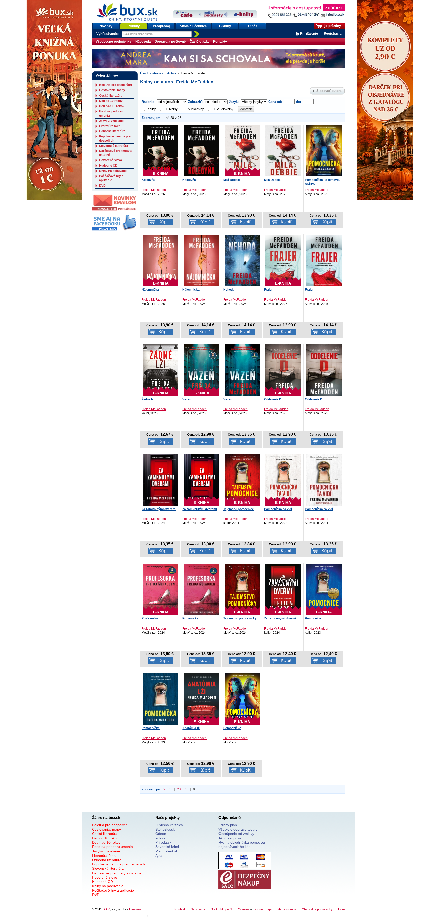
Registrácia (332, 33)
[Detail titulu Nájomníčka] (201, 260)
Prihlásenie (309, 33)
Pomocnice (313, 618)
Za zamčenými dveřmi (280, 618)
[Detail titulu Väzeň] (242, 370)
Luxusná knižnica (169, 825)
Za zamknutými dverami (159, 509)
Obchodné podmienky (317, 909)
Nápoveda (143, 41)
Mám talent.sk (166, 851)
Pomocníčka (151, 728)
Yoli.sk (160, 838)
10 (170, 789)
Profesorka (150, 618)
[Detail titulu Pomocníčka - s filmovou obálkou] (324, 151)
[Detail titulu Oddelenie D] (324, 370)
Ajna (158, 856)
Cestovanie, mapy (112, 90)
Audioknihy (196, 109)
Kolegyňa (148, 180)
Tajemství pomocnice (238, 509)
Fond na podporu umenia (112, 847)
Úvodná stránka (151, 73)
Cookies (243, 909)
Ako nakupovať (231, 838)
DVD (102, 185)
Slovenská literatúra (113, 146)
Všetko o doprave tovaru (238, 829)
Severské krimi (167, 847)
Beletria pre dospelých (115, 85)
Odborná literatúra (112, 131)
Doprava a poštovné (170, 41)
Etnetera (135, 909)
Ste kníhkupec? (221, 909)
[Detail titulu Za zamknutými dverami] (160, 480)
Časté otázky (199, 41)
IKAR (106, 909)
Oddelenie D (272, 399)
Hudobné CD (108, 165)
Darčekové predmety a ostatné (116, 873)
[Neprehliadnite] (306, 12)
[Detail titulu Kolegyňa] (201, 151)
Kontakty (220, 41)
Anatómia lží (191, 728)
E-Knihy (172, 109)
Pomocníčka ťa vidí (278, 509)
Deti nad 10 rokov (111, 106)
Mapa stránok (286, 909)
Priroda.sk (163, 842)
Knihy (151, 109)
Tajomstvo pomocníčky (240, 618)
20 (179, 789)
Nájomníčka (150, 289)
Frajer (268, 289)
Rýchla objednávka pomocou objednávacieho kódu (242, 844)
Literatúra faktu (110, 126)
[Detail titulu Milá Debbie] (283, 151)
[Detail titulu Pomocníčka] (160, 699)
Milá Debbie (231, 180)
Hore (341, 909)
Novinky (106, 26)
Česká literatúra (110, 95)
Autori (171, 73)
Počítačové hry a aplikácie (111, 178)
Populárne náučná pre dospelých (118, 864)
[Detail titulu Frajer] (324, 260)
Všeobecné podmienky (113, 41)
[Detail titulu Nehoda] (242, 260)
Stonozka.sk (165, 829)
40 (186, 789)
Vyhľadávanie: (108, 34)
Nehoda (228, 289)
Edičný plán (228, 825)
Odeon (160, 834)
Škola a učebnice (193, 26)
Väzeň (186, 399)
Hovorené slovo (110, 160)
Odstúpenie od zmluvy (236, 834)
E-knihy (225, 26)
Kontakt (179, 909)
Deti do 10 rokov (111, 101)
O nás (252, 26)
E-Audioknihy (223, 109)
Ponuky (134, 26)
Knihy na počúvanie (113, 171)
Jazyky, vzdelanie (111, 121)
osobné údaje (262, 909)
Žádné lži (148, 399)
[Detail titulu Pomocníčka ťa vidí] (324, 480)
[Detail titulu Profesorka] (201, 589)
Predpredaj (161, 26)
